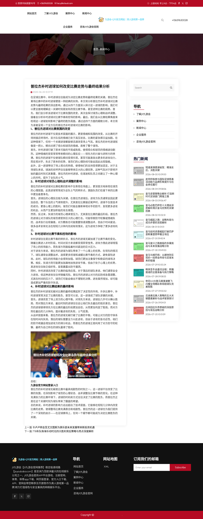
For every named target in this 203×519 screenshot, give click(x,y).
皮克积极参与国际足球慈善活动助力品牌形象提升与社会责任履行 (160, 182)
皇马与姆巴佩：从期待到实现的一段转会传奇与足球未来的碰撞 (160, 258)
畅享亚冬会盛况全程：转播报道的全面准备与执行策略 (160, 271)
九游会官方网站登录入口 (108, 514)
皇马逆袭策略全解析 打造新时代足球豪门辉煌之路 (160, 195)
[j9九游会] (128, 19)
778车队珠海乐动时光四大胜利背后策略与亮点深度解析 (63, 431)
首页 (95, 49)
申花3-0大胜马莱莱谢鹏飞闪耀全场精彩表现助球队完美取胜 (160, 284)
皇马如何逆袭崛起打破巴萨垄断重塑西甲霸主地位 (160, 233)
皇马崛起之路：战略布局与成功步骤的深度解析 (160, 221)
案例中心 (70, 13)
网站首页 (32, 13)
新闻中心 (87, 13)
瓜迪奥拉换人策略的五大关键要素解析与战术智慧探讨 (160, 297)
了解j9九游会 (51, 13)
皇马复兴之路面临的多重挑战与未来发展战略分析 (160, 244)
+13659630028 (46, 3)
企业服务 (67, 26)
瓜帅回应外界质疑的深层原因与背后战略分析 (160, 308)
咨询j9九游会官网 (89, 26)
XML (106, 466)
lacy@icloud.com (65, 3)
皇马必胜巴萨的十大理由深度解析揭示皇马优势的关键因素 (160, 208)
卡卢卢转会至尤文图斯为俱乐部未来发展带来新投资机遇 (63, 427)
